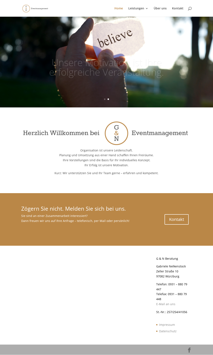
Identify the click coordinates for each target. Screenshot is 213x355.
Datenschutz (168, 331)
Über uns (160, 8)
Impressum (167, 325)
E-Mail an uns (165, 304)
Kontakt (177, 8)
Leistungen (136, 8)
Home (118, 8)
